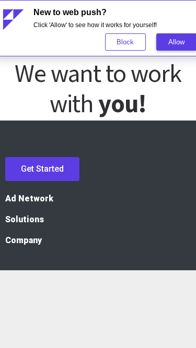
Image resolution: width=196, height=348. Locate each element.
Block (125, 42)
